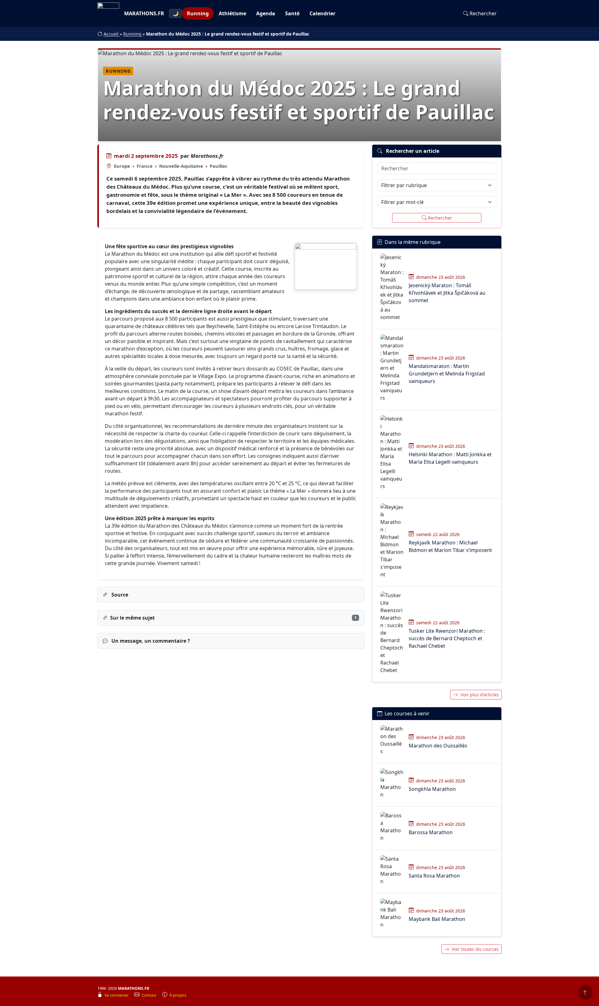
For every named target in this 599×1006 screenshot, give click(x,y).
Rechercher (483, 13)
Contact (149, 995)
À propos (177, 995)
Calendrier (322, 13)
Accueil (112, 34)
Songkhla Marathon (432, 789)
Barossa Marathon (431, 832)
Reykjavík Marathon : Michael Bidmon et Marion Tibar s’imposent (450, 546)
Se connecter (117, 995)
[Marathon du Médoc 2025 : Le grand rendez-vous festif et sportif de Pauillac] (326, 266)
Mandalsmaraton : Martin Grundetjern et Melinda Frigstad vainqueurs (447, 374)
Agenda (265, 13)
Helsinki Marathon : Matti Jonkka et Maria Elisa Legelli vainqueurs (450, 458)
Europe (122, 166)
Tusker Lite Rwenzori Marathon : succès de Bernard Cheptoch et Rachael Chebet (447, 638)
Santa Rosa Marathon (434, 875)
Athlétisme (232, 13)
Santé (292, 13)
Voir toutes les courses (475, 949)
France (145, 166)
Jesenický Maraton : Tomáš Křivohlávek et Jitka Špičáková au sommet (447, 293)
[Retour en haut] (585, 992)
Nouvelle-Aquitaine (181, 166)
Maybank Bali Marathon (437, 919)
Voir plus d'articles (479, 695)
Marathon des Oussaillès (438, 745)
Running (198, 13)
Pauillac (218, 166)
